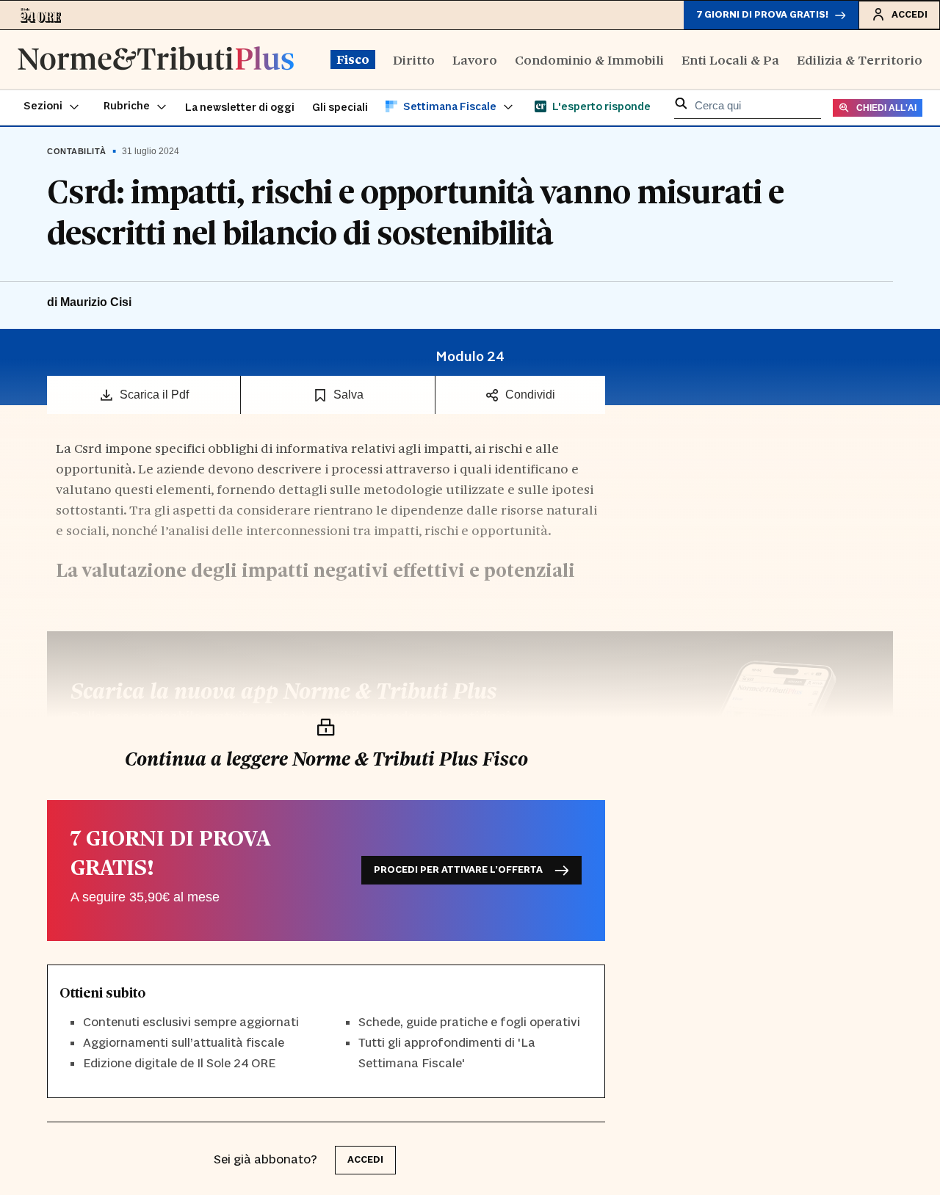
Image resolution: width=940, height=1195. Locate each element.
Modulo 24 (470, 357)
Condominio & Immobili (589, 59)
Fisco (352, 59)
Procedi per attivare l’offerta (458, 870)
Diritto (414, 59)
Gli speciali (340, 108)
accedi (365, 1160)
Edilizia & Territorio (859, 59)
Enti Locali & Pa (730, 59)
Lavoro (474, 59)
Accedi (910, 15)
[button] (52, 107)
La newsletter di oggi (239, 108)
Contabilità (76, 151)
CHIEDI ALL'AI (886, 108)
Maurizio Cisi (95, 302)
